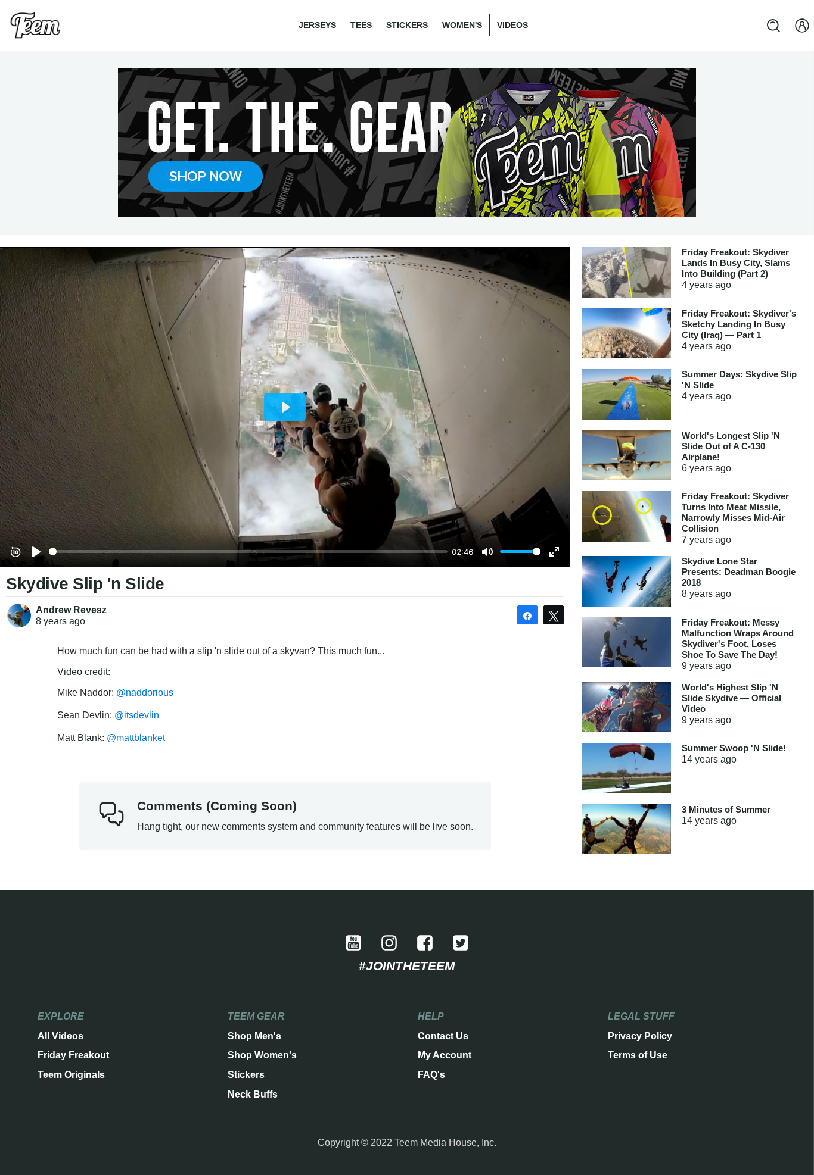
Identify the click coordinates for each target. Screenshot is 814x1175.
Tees (361, 25)
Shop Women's (262, 1055)
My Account (444, 1055)
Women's (462, 25)
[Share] (527, 615)
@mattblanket (136, 738)
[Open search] (773, 26)
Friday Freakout (73, 1055)
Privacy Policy (640, 1036)
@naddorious (144, 693)
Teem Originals (71, 1075)
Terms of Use (637, 1055)
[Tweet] (553, 615)
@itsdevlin (136, 715)
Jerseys (317, 25)
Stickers (407, 25)
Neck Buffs (253, 1094)
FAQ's (431, 1075)
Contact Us (443, 1036)
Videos (512, 25)
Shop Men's (254, 1036)
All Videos (60, 1036)
